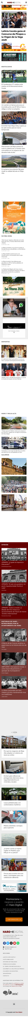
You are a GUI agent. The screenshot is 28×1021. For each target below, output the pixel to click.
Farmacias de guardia (9, 964)
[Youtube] (14, 943)
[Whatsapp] (17, 943)
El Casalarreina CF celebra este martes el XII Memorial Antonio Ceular (12, 86)
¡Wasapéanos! (7, 973)
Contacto (6, 975)
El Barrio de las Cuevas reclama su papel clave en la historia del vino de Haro (13, 645)
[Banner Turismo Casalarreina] (14, 9)
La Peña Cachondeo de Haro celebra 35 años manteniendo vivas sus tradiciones (13, 692)
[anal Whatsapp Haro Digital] (14, 316)
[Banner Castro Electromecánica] (14, 60)
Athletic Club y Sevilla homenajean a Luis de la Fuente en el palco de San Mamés (13, 378)
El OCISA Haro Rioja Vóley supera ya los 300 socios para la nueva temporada (13, 128)
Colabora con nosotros (10, 971)
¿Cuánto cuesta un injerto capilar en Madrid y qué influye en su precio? (12, 850)
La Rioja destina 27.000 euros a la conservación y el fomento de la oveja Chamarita (12, 255)
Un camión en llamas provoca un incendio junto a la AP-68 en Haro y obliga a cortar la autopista (13, 107)
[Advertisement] (14, 188)
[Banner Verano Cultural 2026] (14, 232)
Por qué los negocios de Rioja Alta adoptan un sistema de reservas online (14, 753)
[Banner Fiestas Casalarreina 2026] (14, 294)
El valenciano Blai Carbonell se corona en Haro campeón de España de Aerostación (13, 359)
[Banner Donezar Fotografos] (14, 336)
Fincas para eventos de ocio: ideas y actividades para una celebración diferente (13, 875)
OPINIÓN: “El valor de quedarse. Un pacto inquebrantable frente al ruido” (13, 586)
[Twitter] (7, 943)
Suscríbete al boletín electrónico (13, 968)
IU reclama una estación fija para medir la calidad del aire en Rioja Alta (12, 171)
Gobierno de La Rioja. (16, 986)
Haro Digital (19, 1012)
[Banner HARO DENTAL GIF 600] (14, 890)
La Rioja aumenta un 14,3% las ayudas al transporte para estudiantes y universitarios (13, 248)
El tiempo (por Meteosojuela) (12, 966)
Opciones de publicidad (10, 961)
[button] (14, 1004)
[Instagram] (11, 943)
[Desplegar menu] (26, 2)
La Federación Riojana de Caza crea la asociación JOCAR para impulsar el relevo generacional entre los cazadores (13, 270)
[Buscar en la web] (2, 2)
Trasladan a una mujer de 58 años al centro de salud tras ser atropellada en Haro (13, 451)
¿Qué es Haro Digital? (9, 957)
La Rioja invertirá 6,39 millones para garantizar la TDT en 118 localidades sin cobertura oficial (12, 263)
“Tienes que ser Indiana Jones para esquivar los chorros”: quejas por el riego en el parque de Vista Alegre (13, 432)
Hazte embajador (8, 959)
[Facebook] (4, 943)
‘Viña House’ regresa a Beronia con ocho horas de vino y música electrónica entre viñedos (12, 241)
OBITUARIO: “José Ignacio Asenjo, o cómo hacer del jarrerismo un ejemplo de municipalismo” (13, 669)
